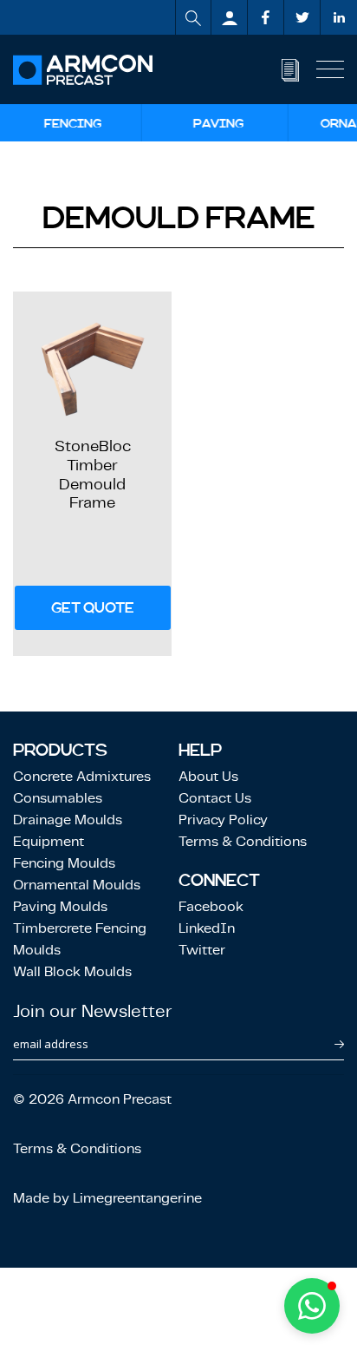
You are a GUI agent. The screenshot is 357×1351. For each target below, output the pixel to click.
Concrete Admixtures (82, 776)
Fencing (72, 123)
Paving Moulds (60, 906)
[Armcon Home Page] (83, 69)
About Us (208, 776)
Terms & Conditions (242, 841)
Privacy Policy (223, 819)
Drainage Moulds (67, 819)
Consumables (57, 798)
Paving (218, 123)
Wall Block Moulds (72, 971)
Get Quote (92, 607)
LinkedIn (206, 928)
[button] (312, 1306)
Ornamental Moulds (76, 885)
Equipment (48, 841)
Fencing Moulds (64, 863)
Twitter (201, 950)
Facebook (210, 906)
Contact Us (214, 798)
